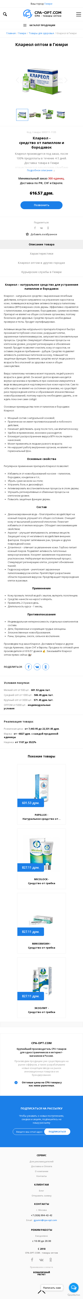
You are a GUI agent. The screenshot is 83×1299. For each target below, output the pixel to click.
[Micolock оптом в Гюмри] (41, 853)
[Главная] (42, 14)
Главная (11, 33)
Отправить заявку (42, 1195)
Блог (41, 1190)
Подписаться (57, 1131)
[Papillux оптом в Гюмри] (41, 789)
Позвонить (41, 205)
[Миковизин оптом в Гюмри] (41, 918)
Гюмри (48, 3)
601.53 (30, 803)
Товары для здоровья (41, 33)
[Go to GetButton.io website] (74, 1295)
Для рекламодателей (41, 1161)
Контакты (41, 1176)
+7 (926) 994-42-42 (41, 1215)
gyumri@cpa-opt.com (45, 1220)
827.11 (30, 867)
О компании (41, 1171)
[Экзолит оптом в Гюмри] (41, 982)
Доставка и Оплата (41, 1166)
